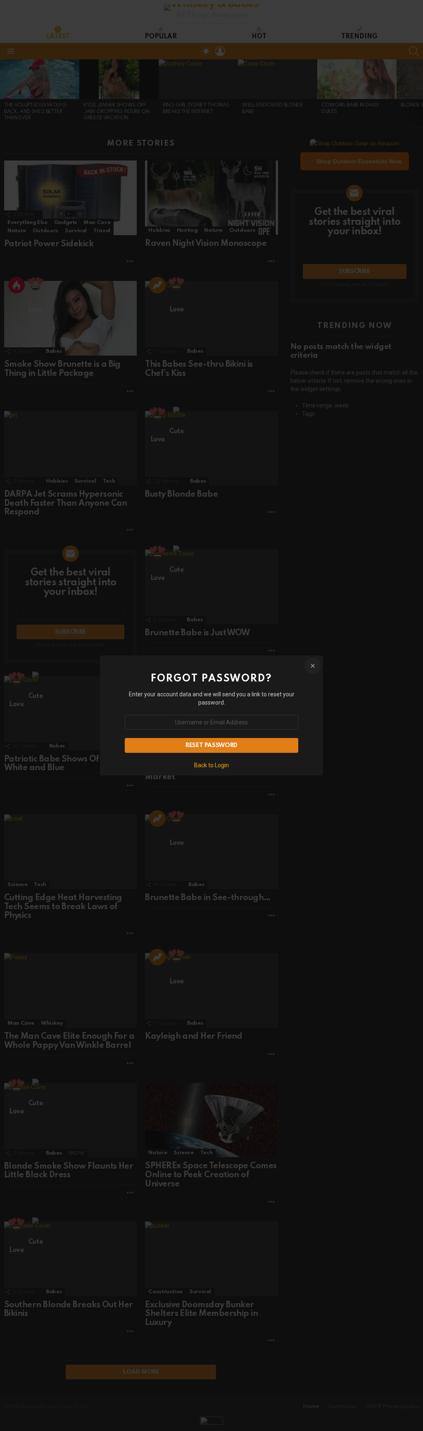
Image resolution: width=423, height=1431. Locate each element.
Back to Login (211, 765)
